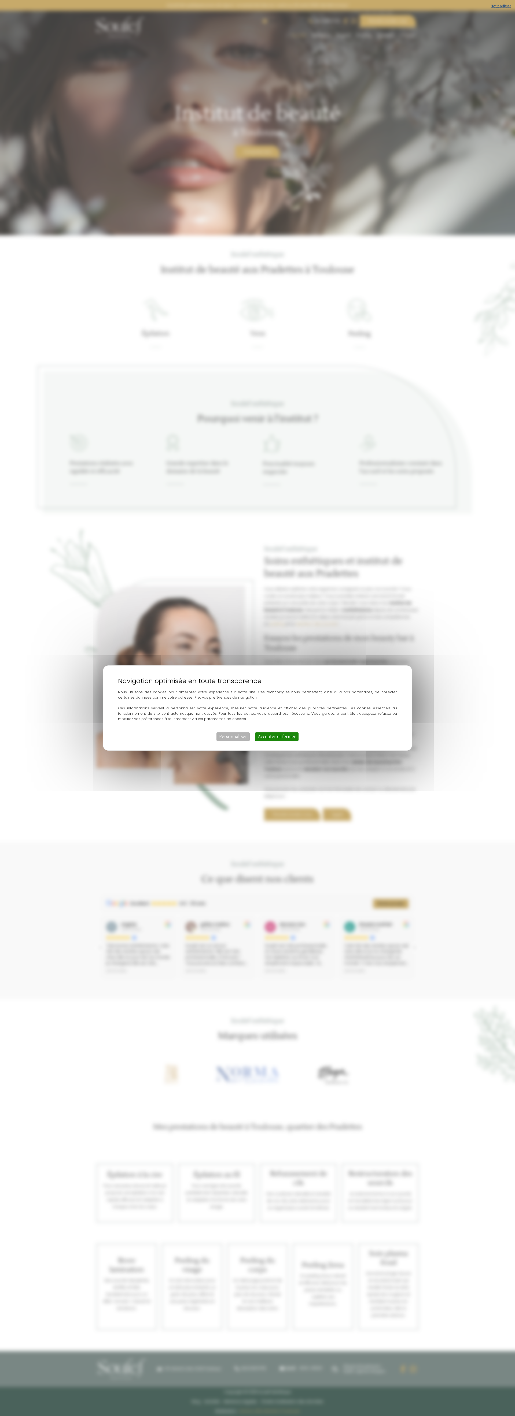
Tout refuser (501, 6)
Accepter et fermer (277, 736)
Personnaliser (233, 736)
